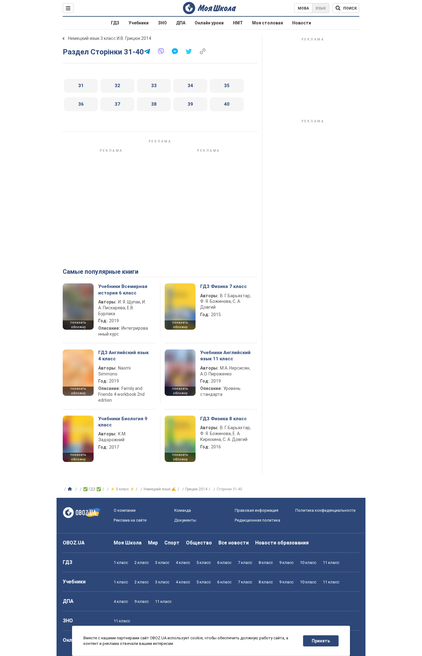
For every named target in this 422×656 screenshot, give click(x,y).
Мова (303, 8)
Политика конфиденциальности (325, 510)
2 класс (141, 562)
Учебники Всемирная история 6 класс (122, 289)
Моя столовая (267, 22)
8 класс (266, 562)
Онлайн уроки (209, 22)
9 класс (286, 562)
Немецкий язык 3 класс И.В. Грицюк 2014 (109, 38)
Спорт (171, 543)
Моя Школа (127, 543)
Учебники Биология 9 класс (122, 422)
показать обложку (78, 324)
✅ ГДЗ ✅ (92, 489)
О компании (125, 510)
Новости (301, 22)
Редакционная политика (257, 520)
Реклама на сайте (130, 520)
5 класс (203, 562)
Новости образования (282, 543)
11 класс (331, 562)
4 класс (183, 562)
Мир (153, 543)
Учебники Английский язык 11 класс (225, 356)
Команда (182, 510)
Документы (185, 520)
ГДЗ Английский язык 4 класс (123, 356)
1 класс (121, 562)
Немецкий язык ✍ (160, 489)
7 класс (245, 562)
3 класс (162, 562)
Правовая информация (256, 510)
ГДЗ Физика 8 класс (223, 418)
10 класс (308, 562)
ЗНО (162, 22)
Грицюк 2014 (196, 489)
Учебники (139, 22)
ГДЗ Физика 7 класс (223, 286)
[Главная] (70, 489)
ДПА (180, 22)
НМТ (238, 22)
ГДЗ (115, 22)
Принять (321, 640)
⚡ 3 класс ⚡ (122, 489)
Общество (199, 543)
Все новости (233, 543)
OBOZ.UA (74, 543)
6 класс (224, 562)
